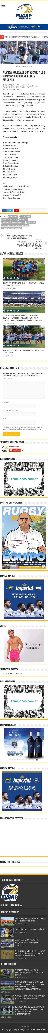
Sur (19, 88)
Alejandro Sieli (10, 84)
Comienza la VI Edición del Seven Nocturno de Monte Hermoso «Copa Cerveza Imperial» (30, 953)
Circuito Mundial (9, 103)
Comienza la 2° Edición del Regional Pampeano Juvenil (27, 941)
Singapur (31, 222)
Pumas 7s (23, 219)
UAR (28, 88)
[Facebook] (20, 1026)
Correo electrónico (11, 410)
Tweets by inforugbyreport (12, 674)
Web (4, 419)
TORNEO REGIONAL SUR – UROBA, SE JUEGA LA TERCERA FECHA (29, 972)
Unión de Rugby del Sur (12, 228)
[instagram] (28, 1026)
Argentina (13, 216)
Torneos (23, 88)
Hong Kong (25, 216)
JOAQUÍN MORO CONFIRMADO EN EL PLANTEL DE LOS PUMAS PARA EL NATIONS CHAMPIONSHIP (29, 1010)
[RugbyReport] (24, 27)
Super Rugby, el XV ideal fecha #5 (30, 929)
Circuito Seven (10, 86)
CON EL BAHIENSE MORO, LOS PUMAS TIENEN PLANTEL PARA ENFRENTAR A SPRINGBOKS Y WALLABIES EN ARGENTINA (23, 317)
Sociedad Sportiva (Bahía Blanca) (15, 225)
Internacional (20, 86)
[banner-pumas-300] (24, 599)
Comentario (8, 379)
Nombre (7, 402)
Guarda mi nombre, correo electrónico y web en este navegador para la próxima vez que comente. (22, 428)
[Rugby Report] (24, 11)
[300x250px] (24, 745)
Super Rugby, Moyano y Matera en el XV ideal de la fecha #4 (19, 236)
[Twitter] (22, 1026)
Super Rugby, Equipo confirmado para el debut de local (30, 919)
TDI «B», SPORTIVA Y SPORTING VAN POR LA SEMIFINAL (30, 997)
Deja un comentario (12, 89)
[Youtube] (25, 1026)
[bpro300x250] (24, 479)
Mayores (28, 86)
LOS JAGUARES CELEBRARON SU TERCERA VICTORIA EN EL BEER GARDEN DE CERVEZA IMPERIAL (29, 244)
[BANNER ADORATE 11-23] (24, 646)
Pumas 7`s (13, 88)
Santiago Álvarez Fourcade (13, 222)
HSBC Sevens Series (10, 219)
